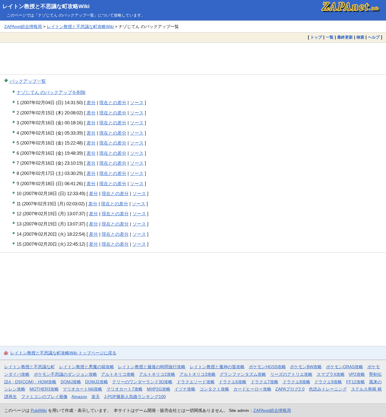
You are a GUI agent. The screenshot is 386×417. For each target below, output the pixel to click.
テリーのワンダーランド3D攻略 (142, 381)
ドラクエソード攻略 (196, 381)
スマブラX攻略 (331, 374)
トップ (316, 37)
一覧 (330, 37)
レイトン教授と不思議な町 (29, 366)
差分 (91, 102)
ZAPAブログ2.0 (290, 389)
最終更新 (345, 37)
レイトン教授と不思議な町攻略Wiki (46, 6)
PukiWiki (39, 410)
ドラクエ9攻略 (328, 381)
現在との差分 (112, 102)
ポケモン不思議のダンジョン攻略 (65, 374)
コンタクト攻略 (214, 389)
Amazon (79, 396)
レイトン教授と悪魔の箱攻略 (86, 366)
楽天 (95, 396)
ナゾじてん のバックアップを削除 (51, 92)
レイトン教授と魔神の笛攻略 (217, 366)
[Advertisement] (193, 58)
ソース (137, 102)
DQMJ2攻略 (96, 381)
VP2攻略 (357, 374)
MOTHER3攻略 (44, 389)
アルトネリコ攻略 (118, 374)
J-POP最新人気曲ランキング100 (135, 396)
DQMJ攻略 (71, 381)
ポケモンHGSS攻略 (267, 366)
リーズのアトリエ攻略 (291, 374)
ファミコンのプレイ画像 (44, 396)
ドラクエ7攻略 (264, 381)
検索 (360, 37)
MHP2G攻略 (158, 389)
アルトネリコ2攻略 (157, 374)
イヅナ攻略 (184, 389)
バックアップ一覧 (28, 81)
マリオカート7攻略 (124, 389)
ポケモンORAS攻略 (344, 366)
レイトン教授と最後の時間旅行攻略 (151, 366)
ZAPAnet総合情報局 (23, 26)
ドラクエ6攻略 (232, 381)
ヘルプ (374, 37)
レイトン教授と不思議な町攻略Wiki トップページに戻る (63, 352)
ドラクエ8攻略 (296, 381)
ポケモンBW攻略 (306, 366)
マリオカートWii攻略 (82, 389)
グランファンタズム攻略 (243, 374)
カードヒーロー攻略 (252, 389)
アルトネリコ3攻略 (197, 374)
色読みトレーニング (328, 389)
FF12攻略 (355, 381)
